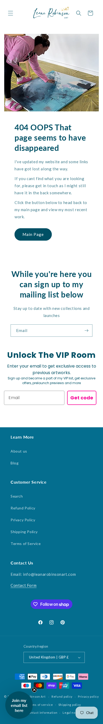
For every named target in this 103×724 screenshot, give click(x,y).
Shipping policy (69, 704)
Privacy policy (88, 696)
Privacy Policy (23, 520)
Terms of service (40, 704)
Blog (14, 463)
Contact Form (23, 585)
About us (19, 451)
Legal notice (72, 712)
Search (17, 496)
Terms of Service (26, 543)
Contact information (42, 712)
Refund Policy (23, 508)
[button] (10, 13)
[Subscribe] (86, 330)
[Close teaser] (34, 689)
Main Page (33, 234)
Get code (81, 397)
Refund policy (62, 696)
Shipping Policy (24, 531)
